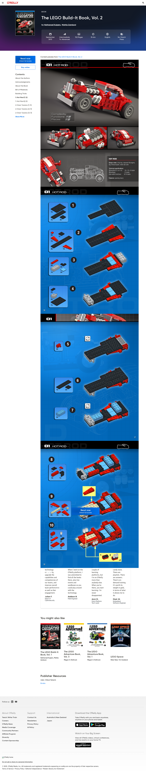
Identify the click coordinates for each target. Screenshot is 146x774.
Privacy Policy (32, 724)
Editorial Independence (34, 769)
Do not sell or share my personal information (17, 762)
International (53, 713)
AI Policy (30, 727)
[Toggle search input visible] (143, 2)
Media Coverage (8, 727)
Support (31, 713)
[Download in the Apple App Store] (82, 726)
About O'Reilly (9, 713)
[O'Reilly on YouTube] (16, 702)
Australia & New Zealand (56, 717)
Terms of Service (7, 769)
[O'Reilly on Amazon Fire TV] (83, 747)
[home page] (12, 2)
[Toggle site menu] (2, 2)
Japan (49, 721)
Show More (19, 117)
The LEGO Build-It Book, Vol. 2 (70, 57)
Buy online (25, 67)
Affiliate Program (9, 734)
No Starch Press (122, 38)
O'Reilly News (7, 724)
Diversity (5, 737)
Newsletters (32, 721)
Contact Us (31, 717)
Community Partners (10, 731)
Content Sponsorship (10, 740)
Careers (5, 721)
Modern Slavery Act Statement (53, 769)
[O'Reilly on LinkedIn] (12, 702)
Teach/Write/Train (9, 717)
